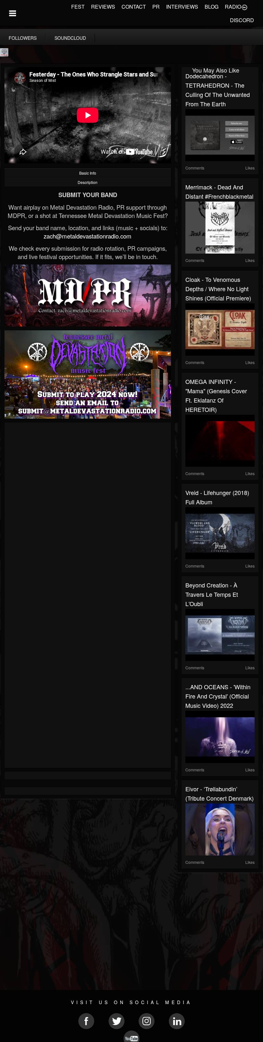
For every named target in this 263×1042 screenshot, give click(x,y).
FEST (78, 6)
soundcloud (70, 38)
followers (23, 38)
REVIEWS (103, 6)
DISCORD (242, 20)
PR (156, 6)
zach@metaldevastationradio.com (88, 236)
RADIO (233, 6)
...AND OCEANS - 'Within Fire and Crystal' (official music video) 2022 (217, 695)
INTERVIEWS (182, 6)
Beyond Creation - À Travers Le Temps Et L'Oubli (211, 594)
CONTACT (134, 6)
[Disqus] (87, 512)
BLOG (211, 6)
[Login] (244, 6)
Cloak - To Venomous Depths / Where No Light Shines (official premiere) (218, 288)
